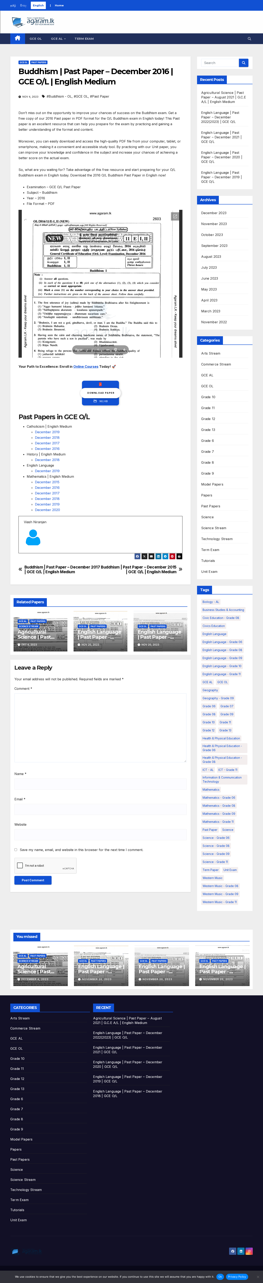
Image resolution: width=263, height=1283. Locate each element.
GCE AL (57, 39)
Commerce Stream (216, 364)
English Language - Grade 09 (222, 658)
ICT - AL (208, 770)
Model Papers (212, 484)
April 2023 (209, 300)
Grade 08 (209, 714)
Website (20, 824)
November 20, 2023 (97, 979)
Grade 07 (226, 706)
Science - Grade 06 (216, 837)
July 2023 (209, 267)
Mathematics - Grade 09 (219, 813)
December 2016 (47, 449)
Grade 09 (226, 714)
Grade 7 (207, 451)
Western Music (213, 878)
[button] (249, 39)
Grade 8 (207, 462)
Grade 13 (208, 430)
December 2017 (47, 443)
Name (20, 774)
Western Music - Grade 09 (220, 894)
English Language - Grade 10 (222, 666)
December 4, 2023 (34, 979)
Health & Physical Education (221, 738)
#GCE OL (81, 96)
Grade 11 (208, 408)
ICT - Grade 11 (227, 770)
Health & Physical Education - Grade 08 (222, 759)
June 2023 (209, 278)
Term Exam (84, 39)
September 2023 (214, 246)
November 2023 (214, 224)
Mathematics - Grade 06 (219, 797)
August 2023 (211, 256)
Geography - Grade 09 (218, 698)
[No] (258, 1277)
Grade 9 (207, 473)
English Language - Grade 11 (222, 674)
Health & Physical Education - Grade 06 (222, 748)
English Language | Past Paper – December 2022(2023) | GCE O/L (220, 117)
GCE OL (36, 39)
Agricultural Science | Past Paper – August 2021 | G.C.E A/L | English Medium (223, 97)
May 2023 (209, 289)
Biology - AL (211, 602)
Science (207, 517)
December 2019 (47, 432)
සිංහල (23, 5)
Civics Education (214, 626)
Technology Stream (217, 539)
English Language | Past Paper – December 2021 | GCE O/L (221, 137)
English (38, 5)
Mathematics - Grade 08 (219, 805)
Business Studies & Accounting (223, 610)
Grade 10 (208, 397)
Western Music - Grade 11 (220, 902)
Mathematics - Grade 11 (218, 821)
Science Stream (28, 626)
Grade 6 (207, 441)
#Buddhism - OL (59, 96)
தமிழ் (13, 5)
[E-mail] (26, 553)
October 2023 (212, 235)
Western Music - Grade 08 (220, 886)
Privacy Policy (237, 1276)
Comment (23, 688)
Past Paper (210, 829)
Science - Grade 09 (216, 854)
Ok (220, 1276)
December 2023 (214, 213)
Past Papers (38, 62)
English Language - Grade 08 (222, 650)
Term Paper (211, 870)
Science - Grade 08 (216, 846)
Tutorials (208, 561)
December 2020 (47, 510)
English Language (214, 634)
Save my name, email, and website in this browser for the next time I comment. (81, 850)
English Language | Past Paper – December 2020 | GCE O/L (221, 157)
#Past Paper (99, 96)
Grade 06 (209, 706)
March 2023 (210, 311)
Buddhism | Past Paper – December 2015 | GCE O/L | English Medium (138, 569)
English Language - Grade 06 (222, 642)
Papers (206, 495)
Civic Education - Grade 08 (221, 618)
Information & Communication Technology (222, 779)
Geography (210, 690)
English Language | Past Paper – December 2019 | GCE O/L (221, 177)
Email (19, 799)
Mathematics (211, 789)
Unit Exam (209, 572)
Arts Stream (210, 353)
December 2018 (47, 437)
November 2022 (214, 322)
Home (59, 5)
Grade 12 (208, 419)
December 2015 (47, 482)
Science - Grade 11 (215, 862)
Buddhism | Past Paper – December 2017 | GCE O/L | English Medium (62, 569)
